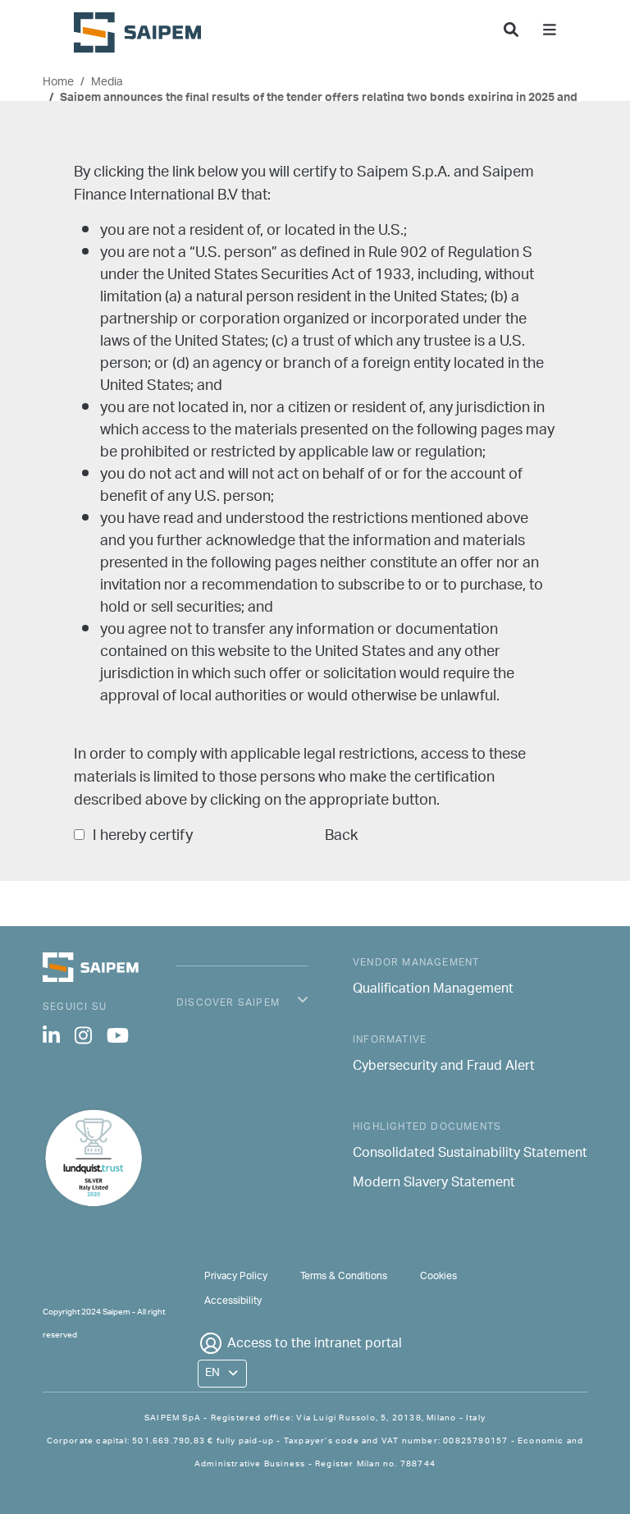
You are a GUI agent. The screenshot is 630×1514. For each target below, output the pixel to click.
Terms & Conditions (343, 1276)
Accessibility (233, 1301)
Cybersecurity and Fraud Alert (444, 1067)
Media (107, 82)
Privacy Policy (235, 1276)
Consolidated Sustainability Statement (470, 1154)
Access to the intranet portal (314, 1344)
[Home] (144, 32)
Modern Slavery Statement (434, 1184)
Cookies (438, 1276)
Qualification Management (433, 990)
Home (58, 82)
